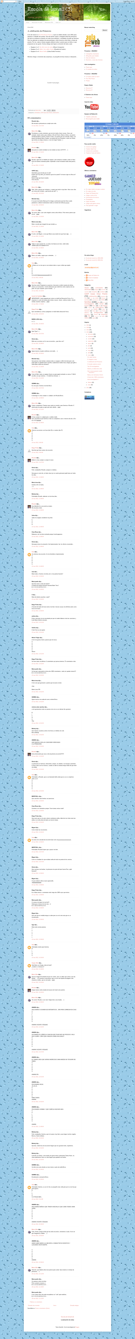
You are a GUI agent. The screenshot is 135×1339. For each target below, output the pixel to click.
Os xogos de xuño (91, 191)
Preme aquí (89, 67)
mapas (90, 307)
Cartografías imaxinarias (92, 54)
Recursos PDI (49, 22)
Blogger (77, 1327)
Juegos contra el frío (91, 195)
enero (89, 384)
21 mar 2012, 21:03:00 (38, 216)
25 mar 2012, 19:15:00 (38, 1138)
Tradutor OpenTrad (91, 149)
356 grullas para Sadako (92, 56)
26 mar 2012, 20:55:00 (38, 1235)
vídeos (86, 318)
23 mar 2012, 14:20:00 (38, 957)
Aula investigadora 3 (92, 379)
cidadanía (103, 296)
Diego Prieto (35, 309)
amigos (96, 289)
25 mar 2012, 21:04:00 (38, 1169)
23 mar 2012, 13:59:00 (38, 894)
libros (94, 305)
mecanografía (87, 309)
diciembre (90, 334)
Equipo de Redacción (93, 275)
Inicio (27, 22)
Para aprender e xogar (92, 205)
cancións (86, 291)
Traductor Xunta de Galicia (93, 153)
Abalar (86, 288)
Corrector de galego (91, 147)
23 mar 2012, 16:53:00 (38, 982)
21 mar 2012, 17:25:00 (38, 142)
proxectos (87, 314)
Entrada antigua (74, 1305)
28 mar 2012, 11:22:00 (38, 1298)
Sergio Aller (35, 963)
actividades (37, 112)
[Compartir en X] (51, 110)
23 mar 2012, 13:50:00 (38, 576)
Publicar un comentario (36, 1302)
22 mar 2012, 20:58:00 (38, 343)
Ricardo (34, 147)
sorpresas (104, 314)
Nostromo (87, 311)
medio (95, 309)
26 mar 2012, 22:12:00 (38, 1273)
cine (85, 298)
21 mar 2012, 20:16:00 (38, 182)
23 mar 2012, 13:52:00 (38, 663)
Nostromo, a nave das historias (94, 60)
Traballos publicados (91, 117)
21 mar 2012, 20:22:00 (38, 193)
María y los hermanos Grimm (95, 375)
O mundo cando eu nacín (92, 76)
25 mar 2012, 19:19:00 (38, 1159)
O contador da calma (91, 69)
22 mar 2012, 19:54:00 (38, 314)
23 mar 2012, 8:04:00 (37, 452)
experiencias (95, 299)
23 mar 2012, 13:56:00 (38, 842)
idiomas (104, 302)
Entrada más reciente (33, 1305)
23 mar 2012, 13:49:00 (38, 566)
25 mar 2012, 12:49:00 (38, 1126)
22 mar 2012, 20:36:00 (38, 323)
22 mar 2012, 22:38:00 (38, 422)
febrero (90, 382)
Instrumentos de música (92, 197)
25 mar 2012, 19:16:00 (38, 1148)
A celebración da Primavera (94, 361)
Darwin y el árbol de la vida (94, 368)
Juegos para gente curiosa (93, 203)
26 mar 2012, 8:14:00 (37, 1199)
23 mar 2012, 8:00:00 (37, 442)
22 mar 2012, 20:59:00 (38, 353)
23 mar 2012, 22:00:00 (38, 1002)
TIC (89, 316)
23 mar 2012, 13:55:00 (38, 832)
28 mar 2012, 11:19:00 (38, 1287)
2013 (87, 329)
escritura (86, 300)
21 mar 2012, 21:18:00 (38, 226)
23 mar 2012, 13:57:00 (38, 852)
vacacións (97, 316)
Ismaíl (101, 304)
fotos (98, 302)
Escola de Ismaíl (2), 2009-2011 (94, 260)
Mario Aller (35, 131)
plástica (86, 312)
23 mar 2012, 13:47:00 (38, 462)
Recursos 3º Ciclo (37, 22)
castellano (102, 291)
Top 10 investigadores (93, 366)
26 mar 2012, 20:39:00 (38, 1224)
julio (89, 345)
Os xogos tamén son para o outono (95, 189)
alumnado (87, 289)
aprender (103, 289)
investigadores (89, 304)
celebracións (56, 112)
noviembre (91, 336)
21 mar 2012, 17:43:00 (38, 165)
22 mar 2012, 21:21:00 (38, 378)
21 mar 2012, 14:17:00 (38, 125)
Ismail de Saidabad (37, 296)
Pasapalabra (89, 199)
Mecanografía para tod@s (93, 119)
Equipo (103, 298)
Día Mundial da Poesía (45, 34)
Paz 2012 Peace (90, 78)
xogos (93, 318)
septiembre (91, 341)
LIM (99, 305)
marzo (90, 355)
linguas (105, 305)
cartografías (94, 291)
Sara (33, 263)
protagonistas (98, 312)
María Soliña (43, 51)
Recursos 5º (89, 88)
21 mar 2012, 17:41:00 (38, 152)
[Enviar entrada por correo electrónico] (44, 110)
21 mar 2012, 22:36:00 (38, 248)
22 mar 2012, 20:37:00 (38, 333)
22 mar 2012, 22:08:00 (38, 398)
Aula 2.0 (58, 22)
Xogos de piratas (90, 201)
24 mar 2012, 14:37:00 (38, 1052)
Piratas (88, 80)
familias (87, 302)
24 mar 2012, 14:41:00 (38, 1076)
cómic (91, 298)
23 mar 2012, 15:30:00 (38, 969)
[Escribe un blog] (49, 110)
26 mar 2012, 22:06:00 (38, 1262)
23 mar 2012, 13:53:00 (38, 746)
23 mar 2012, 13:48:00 (38, 477)
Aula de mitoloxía (90, 58)
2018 (87, 327)
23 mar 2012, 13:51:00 (38, 622)
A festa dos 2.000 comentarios (95, 377)
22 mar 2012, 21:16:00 (38, 366)
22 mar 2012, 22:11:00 (38, 409)
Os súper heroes (91, 357)
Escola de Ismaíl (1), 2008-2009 (94, 258)
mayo (89, 350)
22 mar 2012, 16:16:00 (38, 290)
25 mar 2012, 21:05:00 (38, 1179)
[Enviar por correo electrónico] (48, 110)
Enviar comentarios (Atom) (42, 1308)
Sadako (96, 314)
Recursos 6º (89, 90)
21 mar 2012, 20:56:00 (38, 205)
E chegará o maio (92, 359)
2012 (87, 332)
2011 (87, 387)
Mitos (103, 309)
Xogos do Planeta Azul (92, 193)
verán (103, 316)
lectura (86, 305)
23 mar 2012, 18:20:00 (38, 992)
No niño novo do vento (46, 47)
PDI (99, 310)
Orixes (94, 310)
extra (102, 300)
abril (89, 352)
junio (89, 348)
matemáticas (99, 307)
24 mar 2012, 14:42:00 (38, 1101)
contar (96, 298)
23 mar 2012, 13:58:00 (38, 873)
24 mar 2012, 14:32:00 (38, 1027)
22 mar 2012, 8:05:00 (37, 277)
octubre (90, 338)
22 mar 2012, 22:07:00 (38, 388)
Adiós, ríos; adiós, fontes (46, 49)
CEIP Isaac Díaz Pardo (46, 112)
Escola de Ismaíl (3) (50, 9)
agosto (90, 343)
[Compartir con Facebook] (53, 110)
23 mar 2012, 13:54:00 (38, 801)
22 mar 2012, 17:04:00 (38, 304)
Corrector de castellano (92, 151)
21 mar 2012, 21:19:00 (38, 236)
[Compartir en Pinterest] (55, 110)
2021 (87, 325)
